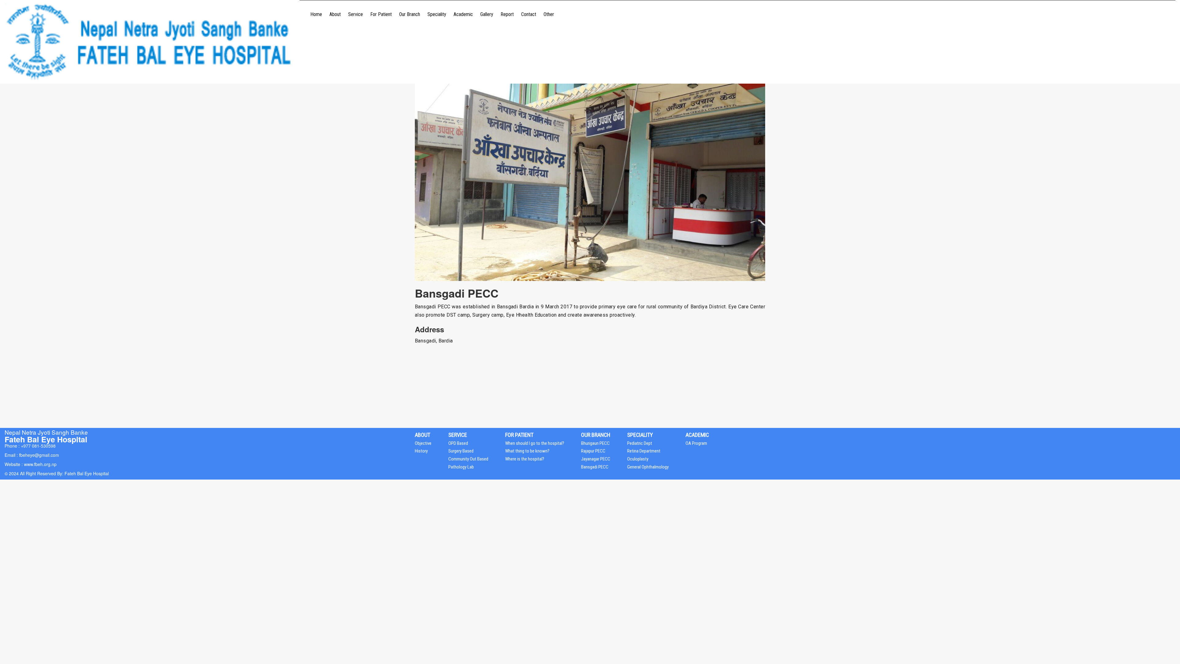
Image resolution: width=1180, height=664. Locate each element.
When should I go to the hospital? (534, 443)
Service (355, 14)
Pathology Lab (461, 467)
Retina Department (643, 451)
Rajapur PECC (593, 451)
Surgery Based (461, 451)
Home (316, 14)
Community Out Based (468, 459)
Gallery (486, 14)
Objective (423, 443)
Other (549, 14)
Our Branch (409, 14)
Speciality (436, 14)
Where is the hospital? (524, 459)
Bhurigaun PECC (595, 443)
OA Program (696, 443)
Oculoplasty (637, 459)
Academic (463, 14)
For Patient (381, 14)
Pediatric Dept (639, 443)
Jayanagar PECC (595, 459)
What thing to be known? (527, 451)
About (335, 14)
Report (507, 14)
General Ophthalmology (648, 467)
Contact (528, 14)
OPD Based (458, 443)
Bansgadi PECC (594, 467)
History (421, 451)
